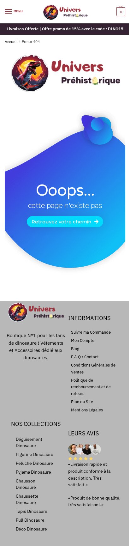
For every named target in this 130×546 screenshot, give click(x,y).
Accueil (11, 41)
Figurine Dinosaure (34, 454)
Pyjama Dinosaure (33, 472)
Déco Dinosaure (31, 529)
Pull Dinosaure (30, 520)
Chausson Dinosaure (26, 484)
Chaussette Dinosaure (27, 499)
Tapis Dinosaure (31, 511)
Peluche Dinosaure (34, 463)
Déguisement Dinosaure (29, 442)
